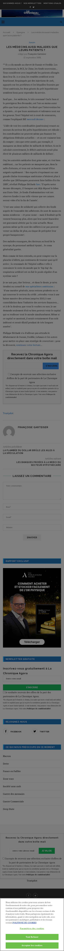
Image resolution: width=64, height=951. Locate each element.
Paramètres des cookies (32, 928)
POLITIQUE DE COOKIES (24, 922)
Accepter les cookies (32, 945)
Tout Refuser (32, 937)
